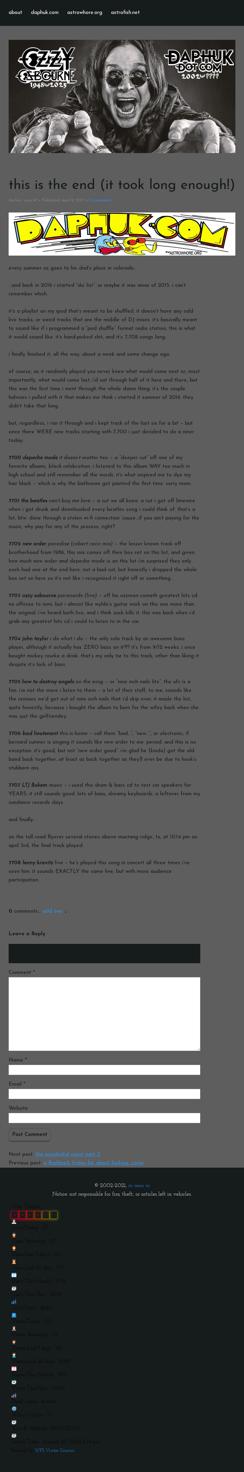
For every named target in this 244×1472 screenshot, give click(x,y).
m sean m (139, 1185)
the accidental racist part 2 (67, 1154)
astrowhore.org (84, 12)
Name (18, 1060)
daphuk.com (45, 12)
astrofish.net (125, 12)
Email (17, 1084)
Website (18, 1108)
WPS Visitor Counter (55, 1451)
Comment (22, 972)
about (15, 12)
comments (100, 200)
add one (52, 911)
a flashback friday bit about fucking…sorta (93, 1163)
